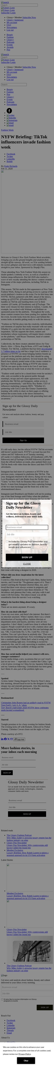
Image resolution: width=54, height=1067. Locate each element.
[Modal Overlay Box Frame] (27, 533)
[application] (27, 1054)
